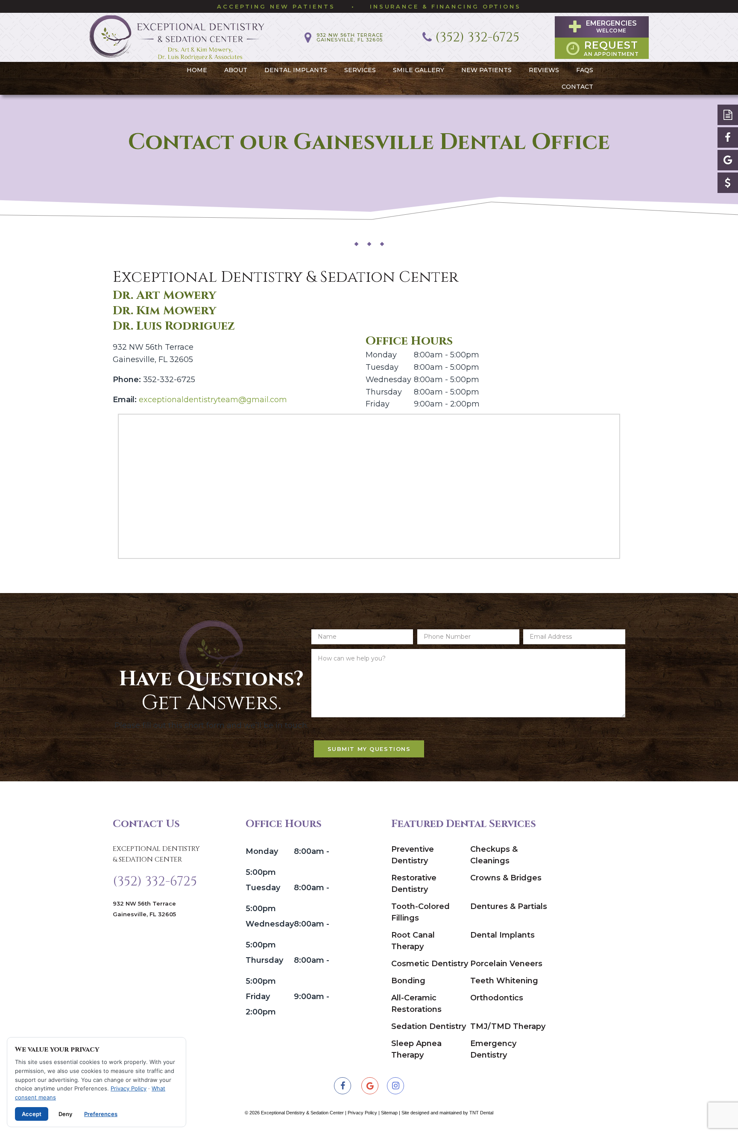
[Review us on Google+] (728, 160)
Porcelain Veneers (506, 963)
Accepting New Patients (276, 6)
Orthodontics (496, 997)
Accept (31, 1114)
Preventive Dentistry (412, 855)
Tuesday (382, 367)
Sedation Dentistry (428, 1026)
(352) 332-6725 (155, 881)
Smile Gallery (418, 70)
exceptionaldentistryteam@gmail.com (213, 399)
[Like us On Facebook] (728, 137)
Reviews (544, 70)
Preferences (100, 1114)
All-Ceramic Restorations (416, 1003)
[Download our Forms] (728, 115)
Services (360, 70)
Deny (65, 1114)
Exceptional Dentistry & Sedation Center (156, 854)
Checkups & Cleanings (494, 855)
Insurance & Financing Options (445, 6)
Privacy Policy (362, 1112)
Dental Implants (295, 70)
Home (197, 70)
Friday (378, 404)
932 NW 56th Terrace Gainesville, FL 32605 (144, 909)
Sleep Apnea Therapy (416, 1049)
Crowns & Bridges (506, 878)
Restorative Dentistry (413, 883)
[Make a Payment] (728, 182)
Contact (577, 87)
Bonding (408, 980)
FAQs (584, 70)
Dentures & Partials (508, 906)
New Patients (486, 70)
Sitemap (389, 1112)
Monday (381, 354)
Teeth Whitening (504, 980)
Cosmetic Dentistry (429, 963)
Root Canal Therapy (413, 940)
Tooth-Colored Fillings (420, 912)
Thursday (384, 392)
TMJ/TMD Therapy (507, 1026)
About (235, 70)
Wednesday (388, 379)
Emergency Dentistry (493, 1049)
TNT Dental (481, 1112)
